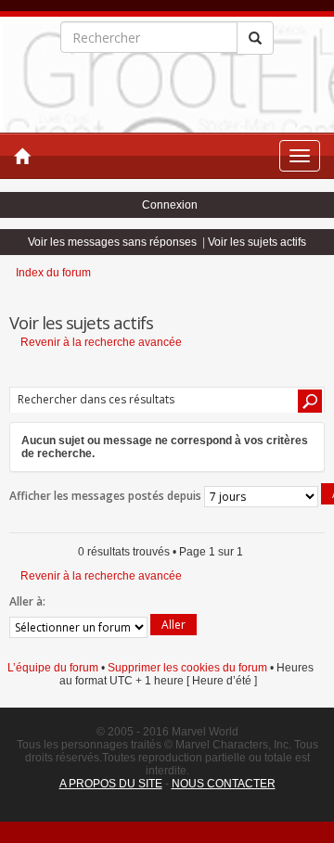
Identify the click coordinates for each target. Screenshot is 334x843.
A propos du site (110, 783)
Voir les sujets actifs (257, 242)
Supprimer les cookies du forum (187, 667)
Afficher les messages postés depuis (106, 496)
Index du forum (53, 272)
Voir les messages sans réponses (112, 242)
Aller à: (27, 601)
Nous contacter (224, 783)
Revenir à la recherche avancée (101, 342)
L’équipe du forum (52, 667)
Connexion (170, 204)
